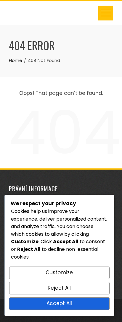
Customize (59, 272)
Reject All (59, 287)
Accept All (59, 303)
